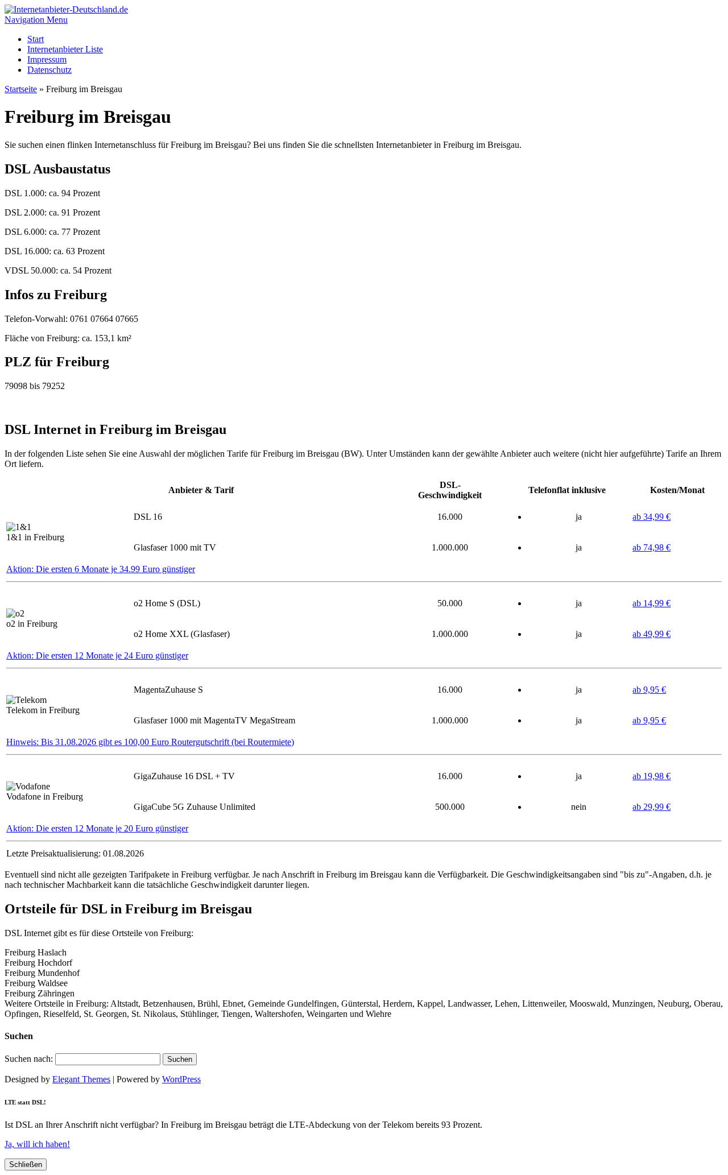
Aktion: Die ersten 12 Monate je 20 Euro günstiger (97, 828)
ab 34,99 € (651, 517)
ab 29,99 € (651, 807)
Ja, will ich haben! (37, 1144)
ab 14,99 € (651, 603)
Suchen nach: (29, 1059)
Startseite (21, 89)
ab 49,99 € (651, 634)
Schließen (25, 1164)
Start (35, 39)
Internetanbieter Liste (65, 49)
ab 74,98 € (651, 547)
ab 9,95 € (649, 689)
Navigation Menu (36, 19)
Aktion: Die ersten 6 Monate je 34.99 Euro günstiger (100, 569)
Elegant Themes (81, 1079)
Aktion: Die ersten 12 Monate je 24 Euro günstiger (97, 655)
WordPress (181, 1079)
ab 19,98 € (651, 776)
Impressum (47, 59)
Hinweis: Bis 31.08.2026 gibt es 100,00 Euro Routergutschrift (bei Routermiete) (150, 742)
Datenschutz (49, 70)
